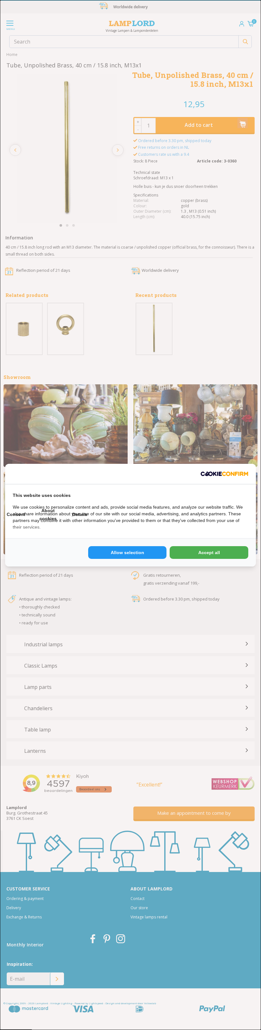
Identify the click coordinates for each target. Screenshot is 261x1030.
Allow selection (127, 552)
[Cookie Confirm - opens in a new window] (224, 473)
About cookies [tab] (48, 514)
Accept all (209, 552)
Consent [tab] (16, 514)
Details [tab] (79, 514)
